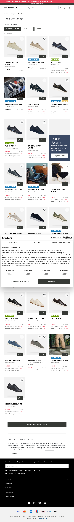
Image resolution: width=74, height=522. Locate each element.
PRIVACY (29, 519)
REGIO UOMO (56, 319)
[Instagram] (34, 503)
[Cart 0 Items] (68, 8)
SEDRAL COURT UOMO (36, 319)
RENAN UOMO (33, 104)
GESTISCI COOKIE (43, 519)
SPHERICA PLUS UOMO (36, 62)
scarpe (13, 14)
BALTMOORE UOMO (13, 360)
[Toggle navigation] (5, 7)
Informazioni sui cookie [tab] (61, 243)
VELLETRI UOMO (11, 319)
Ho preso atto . (16, 473)
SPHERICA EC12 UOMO (13, 404)
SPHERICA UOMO (34, 233)
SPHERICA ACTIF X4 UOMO (58, 191)
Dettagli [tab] (37, 243)
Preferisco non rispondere (15, 470)
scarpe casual (49, 450)
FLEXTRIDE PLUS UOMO (14, 190)
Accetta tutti (54, 281)
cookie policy (26, 265)
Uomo (38, 470)
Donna (29, 470)
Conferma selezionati (20, 281)
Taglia (26, 29)
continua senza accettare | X (60, 237)
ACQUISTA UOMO (59, 156)
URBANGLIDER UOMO (13, 233)
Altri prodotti (37, 424)
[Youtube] (39, 503)
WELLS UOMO (56, 62)
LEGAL (34, 519)
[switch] (28, 274)
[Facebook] (29, 503)
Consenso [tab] (13, 243)
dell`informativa (20, 473)
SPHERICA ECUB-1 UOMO (11, 63)
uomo (6, 14)
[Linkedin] (45, 503)
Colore (39, 29)
